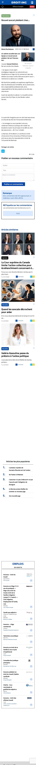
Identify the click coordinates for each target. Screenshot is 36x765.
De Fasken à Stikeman (16, 474)
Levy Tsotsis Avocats (8, 607)
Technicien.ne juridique (10, 636)
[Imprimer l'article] (33, 276)
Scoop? (32, 6)
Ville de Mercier (7, 693)
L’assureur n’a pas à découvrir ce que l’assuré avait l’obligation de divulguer (21, 482)
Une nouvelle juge (14, 496)
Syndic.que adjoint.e (9, 612)
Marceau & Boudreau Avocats (10, 639)
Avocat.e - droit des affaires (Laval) (9, 699)
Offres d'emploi (18, 6)
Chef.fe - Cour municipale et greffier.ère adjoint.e (10, 687)
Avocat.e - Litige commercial (8, 625)
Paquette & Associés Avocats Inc (11, 630)
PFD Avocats (6, 580)
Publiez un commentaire (13, 184)
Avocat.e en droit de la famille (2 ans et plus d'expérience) (10, 649)
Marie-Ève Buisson (7, 49)
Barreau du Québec (7, 619)
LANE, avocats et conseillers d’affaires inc (10, 704)
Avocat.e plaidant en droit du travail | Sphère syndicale (11, 674)
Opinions (4, 258)
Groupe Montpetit (7, 680)
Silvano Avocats (7, 655)
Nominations (6, 16)
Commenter (21, 277)
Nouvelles (5, 305)
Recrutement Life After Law (9, 666)
